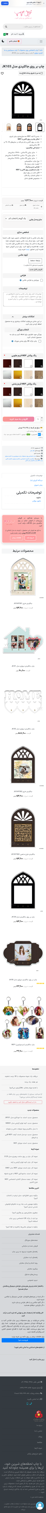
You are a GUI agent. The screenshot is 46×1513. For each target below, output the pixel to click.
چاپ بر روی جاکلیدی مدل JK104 (23, 917)
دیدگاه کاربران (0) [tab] (36, 480)
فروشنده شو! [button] (23, 1340)
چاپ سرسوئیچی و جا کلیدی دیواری (13, 456)
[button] (5, 34)
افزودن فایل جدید (35, 269)
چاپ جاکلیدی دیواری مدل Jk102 (23, 729)
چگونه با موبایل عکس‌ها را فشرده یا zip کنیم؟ (22, 1227)
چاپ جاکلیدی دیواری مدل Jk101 (23, 666)
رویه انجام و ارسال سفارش (28, 1263)
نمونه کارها (38, 1448)
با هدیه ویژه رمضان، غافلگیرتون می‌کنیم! (23, 1088)
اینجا (27, 249)
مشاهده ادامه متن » (36, 1497)
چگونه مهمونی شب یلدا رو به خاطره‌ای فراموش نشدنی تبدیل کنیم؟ (21, 1205)
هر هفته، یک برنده (31, 1082)
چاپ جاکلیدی (34, 460)
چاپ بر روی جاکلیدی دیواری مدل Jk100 (23, 979)
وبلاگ (40, 1437)
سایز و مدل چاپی (35, 219)
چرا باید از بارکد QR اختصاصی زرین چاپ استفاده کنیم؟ (23, 1220)
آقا (33, 451)
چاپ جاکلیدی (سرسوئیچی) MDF (23, 1044)
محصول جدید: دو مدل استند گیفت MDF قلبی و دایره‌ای (21, 1136)
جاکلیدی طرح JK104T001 (23, 603)
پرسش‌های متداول (31, 1274)
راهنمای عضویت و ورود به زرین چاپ (25, 1251)
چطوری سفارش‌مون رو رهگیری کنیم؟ (25, 1212)
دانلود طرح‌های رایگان (34, 1454)
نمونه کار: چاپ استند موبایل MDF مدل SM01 (21, 1168)
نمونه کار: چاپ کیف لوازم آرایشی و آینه (24, 1162)
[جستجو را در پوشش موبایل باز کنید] (23, 26)
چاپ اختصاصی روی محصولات (28, 50)
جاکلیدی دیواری (16, 459)
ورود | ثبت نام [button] (16, 34)
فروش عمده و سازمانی (30, 1246)
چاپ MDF (40, 460)
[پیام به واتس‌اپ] (40, 1404)
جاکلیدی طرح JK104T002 (23, 791)
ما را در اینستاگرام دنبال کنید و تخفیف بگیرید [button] (22, 1102)
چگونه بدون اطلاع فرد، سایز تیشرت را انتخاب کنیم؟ (22, 1197)
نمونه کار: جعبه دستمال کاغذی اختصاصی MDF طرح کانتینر (21, 1181)
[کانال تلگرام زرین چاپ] (37, 1404)
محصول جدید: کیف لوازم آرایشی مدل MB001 (22, 1123)
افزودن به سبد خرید (18, 419)
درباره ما (39, 1425)
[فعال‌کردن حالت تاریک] (3, 41)
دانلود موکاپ (36, 501)
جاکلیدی (32, 459)
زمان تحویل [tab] (38, 485)
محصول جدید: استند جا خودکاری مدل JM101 (21, 1117)
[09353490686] (27, 1404)
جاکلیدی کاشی (9, 459)
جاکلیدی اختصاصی (25, 459)
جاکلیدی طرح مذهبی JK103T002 (23, 854)
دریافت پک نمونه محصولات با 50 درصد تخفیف (21, 1076)
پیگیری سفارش (32, 1269)
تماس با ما (38, 1431)
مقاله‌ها (39, 1442)
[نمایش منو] (41, 41)
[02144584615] (30, 1404)
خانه (41, 50)
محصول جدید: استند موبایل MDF (26, 1143)
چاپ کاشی (27, 460)
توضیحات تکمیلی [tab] (36, 475)
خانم (31, 451)
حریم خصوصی (32, 1280)
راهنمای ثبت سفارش (30, 1257)
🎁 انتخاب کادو (14, 41)
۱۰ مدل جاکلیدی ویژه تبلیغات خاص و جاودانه (22, 1129)
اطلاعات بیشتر (16, 538)
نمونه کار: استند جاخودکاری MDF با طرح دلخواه (21, 1173)
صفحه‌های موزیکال (31, 1240)
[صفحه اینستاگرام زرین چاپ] (34, 1404)
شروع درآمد (30, 538)
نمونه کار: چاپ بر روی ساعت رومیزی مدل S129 (21, 1156)
